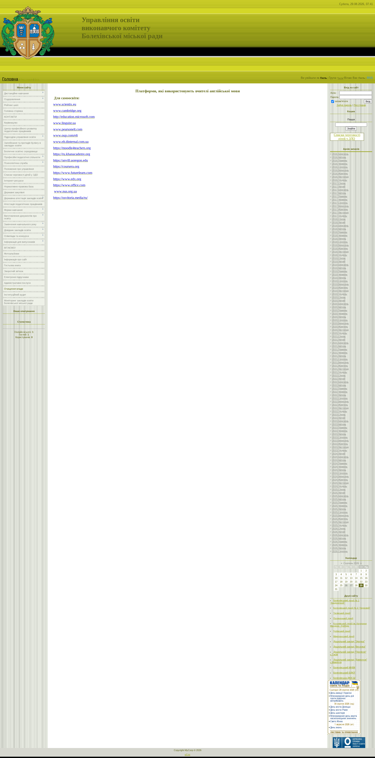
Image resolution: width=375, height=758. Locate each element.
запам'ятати (341, 101)
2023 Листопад (340, 447)
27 (351, 585)
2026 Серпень (340, 551)
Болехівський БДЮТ (344, 672)
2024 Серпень (340, 473)
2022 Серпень (340, 398)
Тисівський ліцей (341, 613)
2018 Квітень (339, 229)
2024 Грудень (339, 486)
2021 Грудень (339, 372)
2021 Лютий (338, 339)
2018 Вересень (340, 245)
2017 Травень (339, 196)
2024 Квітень (339, 460)
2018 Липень (339, 238)
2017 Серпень (340, 202)
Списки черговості (347, 135)
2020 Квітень (339, 307)
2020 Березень (340, 303)
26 (346, 585)
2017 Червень (339, 199)
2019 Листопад (340, 290)
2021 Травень (339, 349)
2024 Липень (339, 470)
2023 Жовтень (340, 444)
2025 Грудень (339, 525)
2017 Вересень (340, 206)
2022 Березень (340, 382)
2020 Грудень (339, 333)
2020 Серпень (340, 320)
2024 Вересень (340, 476)
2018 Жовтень (340, 248)
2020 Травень (339, 310)
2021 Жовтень (340, 365)
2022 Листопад (340, 408)
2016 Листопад (340, 176)
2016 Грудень (339, 180)
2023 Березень (340, 421)
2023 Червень (339, 430)
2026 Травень (339, 541)
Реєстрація (27, 79)
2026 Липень (339, 548)
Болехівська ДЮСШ (344, 678)
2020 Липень (339, 316)
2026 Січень (338, 528)
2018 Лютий (338, 222)
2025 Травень (339, 502)
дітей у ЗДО (346, 138)
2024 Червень (339, 466)
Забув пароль (344, 105)
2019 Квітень (339, 268)
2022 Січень (338, 375)
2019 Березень (340, 264)
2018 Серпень (340, 242)
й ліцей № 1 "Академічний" (344, 601)
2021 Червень (339, 352)
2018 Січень (338, 219)
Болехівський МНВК (344, 667)
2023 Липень (339, 434)
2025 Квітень (339, 499)
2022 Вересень (340, 401)
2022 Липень (339, 395)
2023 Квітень (339, 424)
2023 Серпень (340, 437)
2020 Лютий (338, 300)
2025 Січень (338, 489)
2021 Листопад (340, 369)
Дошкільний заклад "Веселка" (349, 646)
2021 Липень (339, 356)
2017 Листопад (340, 212)
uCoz (187, 754)
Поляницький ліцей (343, 618)
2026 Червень (339, 544)
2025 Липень (339, 509)
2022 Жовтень (340, 404)
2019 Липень (339, 277)
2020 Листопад (340, 330)
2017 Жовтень (340, 209)
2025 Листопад (340, 522)
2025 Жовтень (340, 518)
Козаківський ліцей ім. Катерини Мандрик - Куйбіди (348, 624)
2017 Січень (338, 183)
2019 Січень (338, 258)
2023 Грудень (339, 450)
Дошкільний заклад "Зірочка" (349, 641)
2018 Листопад (340, 251)
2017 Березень (340, 189)
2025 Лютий (338, 492)
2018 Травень (339, 232)
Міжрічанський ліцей (343, 636)
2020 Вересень (340, 323)
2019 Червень (339, 274)
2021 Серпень (340, 359)
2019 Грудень (339, 294)
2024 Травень (339, 463)
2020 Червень (339, 313)
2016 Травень (339, 160)
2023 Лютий (338, 417)
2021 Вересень (340, 362)
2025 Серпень (340, 512)
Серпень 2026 (351, 563)
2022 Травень (339, 388)
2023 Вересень (340, 440)
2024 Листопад (340, 483)
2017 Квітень (339, 193)
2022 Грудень (339, 411)
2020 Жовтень (340, 326)
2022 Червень (339, 391)
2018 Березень (340, 225)
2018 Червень (339, 235)
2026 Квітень (339, 538)
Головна (10, 79)
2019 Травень (339, 271)
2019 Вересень (340, 284)
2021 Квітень (339, 346)
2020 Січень (338, 297)
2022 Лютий (338, 378)
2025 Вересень (340, 515)
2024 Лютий (338, 453)
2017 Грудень (339, 216)
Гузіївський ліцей (341, 631)
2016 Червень (339, 163)
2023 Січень (338, 414)
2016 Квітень (339, 157)
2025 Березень (340, 496)
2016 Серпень (340, 167)
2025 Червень (339, 505)
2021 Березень (340, 343)
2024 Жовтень (340, 479)
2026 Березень (340, 535)
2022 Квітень (339, 385)
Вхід (37, 79)
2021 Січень (338, 336)
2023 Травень (339, 427)
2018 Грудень (339, 255)
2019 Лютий (338, 261)
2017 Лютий (338, 186)
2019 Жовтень (340, 287)
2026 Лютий (338, 531)
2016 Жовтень (340, 173)
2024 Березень (340, 457)
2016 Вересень (340, 170)
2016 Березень (340, 154)
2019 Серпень (340, 281)
